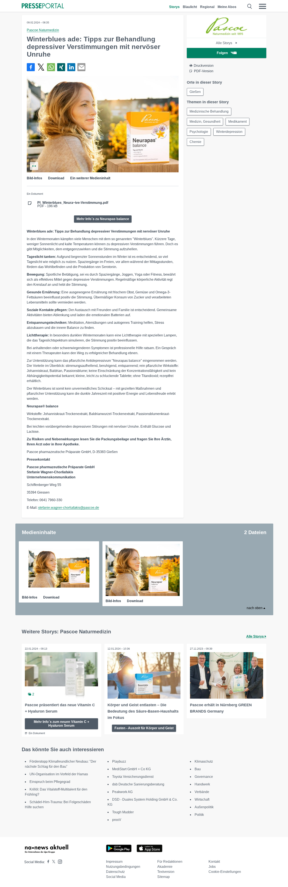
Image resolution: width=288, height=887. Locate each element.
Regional (207, 7)
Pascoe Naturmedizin (43, 30)
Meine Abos (227, 7)
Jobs (212, 866)
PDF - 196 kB (72, 204)
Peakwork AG (122, 792)
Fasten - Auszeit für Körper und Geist (144, 728)
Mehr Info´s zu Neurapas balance (103, 219)
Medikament (237, 121)
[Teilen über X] (41, 67)
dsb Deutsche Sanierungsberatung (138, 784)
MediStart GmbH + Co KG (131, 769)
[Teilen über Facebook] (31, 67)
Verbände (202, 792)
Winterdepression (229, 131)
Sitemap (163, 877)
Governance (204, 776)
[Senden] (81, 67)
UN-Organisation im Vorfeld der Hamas (59, 774)
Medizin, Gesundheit (205, 121)
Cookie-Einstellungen (225, 871)
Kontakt (214, 861)
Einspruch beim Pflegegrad (50, 782)
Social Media (116, 877)
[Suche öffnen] (249, 6)
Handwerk (202, 784)
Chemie (195, 142)
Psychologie (199, 131)
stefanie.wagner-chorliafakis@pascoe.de (68, 507)
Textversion (165, 871)
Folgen (222, 53)
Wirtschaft (202, 799)
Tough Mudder (123, 812)
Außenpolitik (204, 807)
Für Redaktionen (169, 861)
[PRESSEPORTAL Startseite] (43, 6)
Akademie (164, 866)
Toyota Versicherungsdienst (132, 776)
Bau (198, 769)
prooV (116, 820)
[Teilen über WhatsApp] (51, 67)
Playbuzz (119, 761)
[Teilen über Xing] (61, 67)
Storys (174, 7)
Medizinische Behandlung (209, 111)
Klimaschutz (204, 761)
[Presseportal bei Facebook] (47, 862)
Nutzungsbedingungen (123, 866)
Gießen (195, 92)
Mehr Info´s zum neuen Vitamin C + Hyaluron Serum (61, 723)
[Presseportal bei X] (52, 862)
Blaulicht (190, 7)
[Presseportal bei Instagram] (58, 861)
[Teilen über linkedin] (71, 67)
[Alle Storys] (226, 34)
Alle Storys (224, 43)
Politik (199, 814)
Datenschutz (115, 871)
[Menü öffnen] (262, 6)
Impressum (114, 861)
